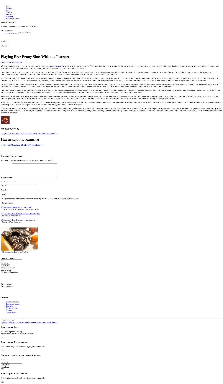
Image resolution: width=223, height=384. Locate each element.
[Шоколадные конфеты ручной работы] (19, 250)
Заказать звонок (7, 30)
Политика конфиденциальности (29, 322)
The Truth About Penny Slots (13, 145)
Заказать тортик (7, 284)
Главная (4, 46)
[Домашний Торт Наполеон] (20, 214)
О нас (8, 6)
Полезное (9, 16)
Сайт (3, 194)
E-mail (4, 190)
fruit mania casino (62, 66)
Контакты (9, 14)
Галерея (9, 12)
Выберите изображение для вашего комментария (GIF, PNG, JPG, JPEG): (30, 199)
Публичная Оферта (8, 322)
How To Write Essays (34, 145)
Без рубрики (14, 62)
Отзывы (9, 8)
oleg (20, 62)
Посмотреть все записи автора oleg (43, 134)
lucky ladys (160, 98)
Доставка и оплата (13, 18)
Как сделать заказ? (11, 33)
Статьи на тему (12, 308)
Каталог (4, 2)
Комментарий (6, 178)
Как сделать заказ (12, 302)
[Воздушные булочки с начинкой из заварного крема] (16, 207)
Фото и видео (11, 312)
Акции (8, 10)
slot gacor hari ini (7, 134)
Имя (3, 186)
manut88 (17, 134)
